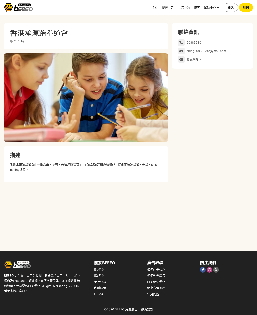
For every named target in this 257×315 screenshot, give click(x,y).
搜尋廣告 (168, 7)
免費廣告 (131, 309)
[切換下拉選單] (218, 7)
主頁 (155, 7)
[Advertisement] (86, 214)
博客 (197, 7)
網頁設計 (147, 309)
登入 (231, 7)
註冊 (246, 7)
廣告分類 (184, 7)
